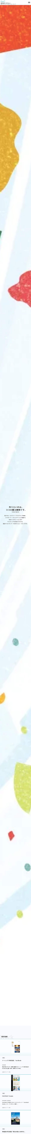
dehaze (29, 2)
